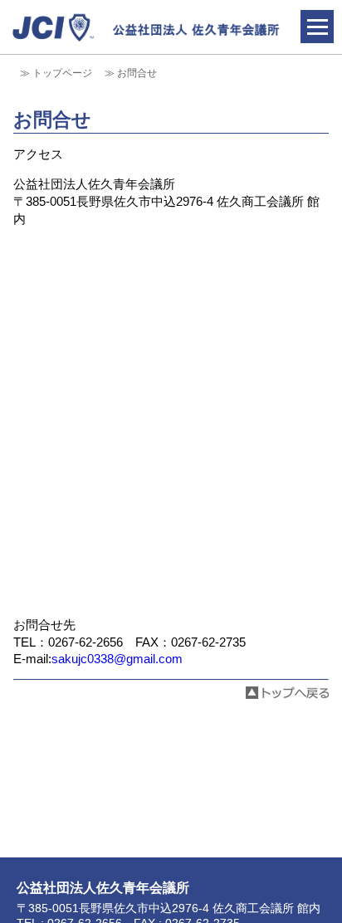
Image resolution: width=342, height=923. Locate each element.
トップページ (62, 73)
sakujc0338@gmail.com (117, 659)
